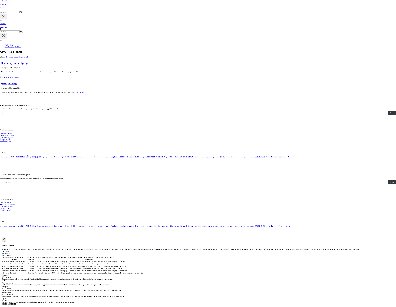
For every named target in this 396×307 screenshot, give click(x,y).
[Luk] (3, 16)
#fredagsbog (3, 157)
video (279, 157)
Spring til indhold (5, 1)
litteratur (190, 156)
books (56, 157)
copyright (88, 157)
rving (243, 157)
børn (67, 156)
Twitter (273, 157)
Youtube (285, 157)
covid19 (94, 157)
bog (43, 157)
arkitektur (20, 157)
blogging (36, 156)
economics (107, 157)
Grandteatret (151, 156)
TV (269, 157)
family (131, 157)
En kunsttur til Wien (6, 137)
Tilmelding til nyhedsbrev (13, 47)
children (74, 157)
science (252, 157)
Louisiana (198, 157)
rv (239, 157)
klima (172, 157)
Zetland (290, 157)
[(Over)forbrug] (9, 77)
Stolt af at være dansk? (7, 135)
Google (142, 157)
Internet (161, 157)
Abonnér (392, 113)
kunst (182, 156)
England (114, 157)
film (137, 156)
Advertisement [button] (7, 292)
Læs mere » (84, 72)
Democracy (100, 157)
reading (230, 157)
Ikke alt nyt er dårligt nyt (14, 63)
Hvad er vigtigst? (5, 141)
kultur (177, 157)
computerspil (82, 157)
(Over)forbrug (9, 83)
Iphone (167, 157)
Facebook (123, 156)
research (236, 157)
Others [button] (4, 298)
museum (217, 157)
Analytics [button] (5, 287)
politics (223, 156)
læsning (204, 157)
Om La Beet (9, 45)
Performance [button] (6, 281)
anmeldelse (11, 157)
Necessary (8, 253)
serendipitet (261, 156)
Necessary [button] (5, 251)
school (247, 157)
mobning (211, 157)
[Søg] (1, 10)
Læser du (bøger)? (6, 133)
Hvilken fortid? (5, 139)
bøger (62, 157)
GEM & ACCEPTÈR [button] (9, 304)
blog (28, 156)
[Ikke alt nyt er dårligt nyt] (15, 57)
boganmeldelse (49, 157)
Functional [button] (5, 275)
